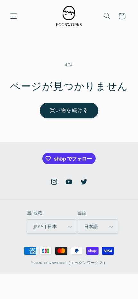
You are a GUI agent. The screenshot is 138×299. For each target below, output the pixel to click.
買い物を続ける (69, 110)
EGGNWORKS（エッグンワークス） (75, 263)
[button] (13, 16)
